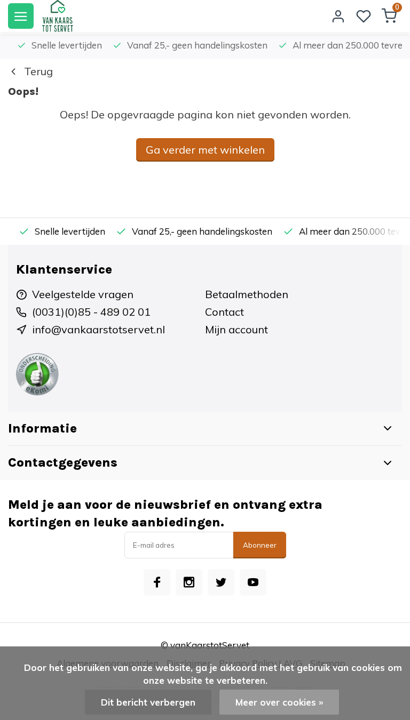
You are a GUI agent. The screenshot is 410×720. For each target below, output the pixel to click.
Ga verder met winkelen (205, 149)
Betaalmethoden (246, 294)
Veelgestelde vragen (82, 294)
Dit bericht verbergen (148, 702)
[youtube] (253, 582)
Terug (38, 71)
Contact (224, 311)
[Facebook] (157, 582)
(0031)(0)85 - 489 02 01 (91, 311)
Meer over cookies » (279, 702)
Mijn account (236, 329)
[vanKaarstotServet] (57, 16)
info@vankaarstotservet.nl (98, 329)
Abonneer (260, 545)
